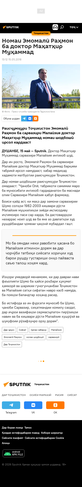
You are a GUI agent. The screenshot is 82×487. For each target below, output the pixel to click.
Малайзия (56, 329)
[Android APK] (14, 454)
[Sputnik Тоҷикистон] (11, 28)
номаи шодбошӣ (35, 337)
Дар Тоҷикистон (12, 344)
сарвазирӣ (53, 337)
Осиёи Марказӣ (40, 395)
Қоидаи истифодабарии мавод (20, 432)
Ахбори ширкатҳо (52, 432)
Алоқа (6, 443)
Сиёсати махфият (12, 438)
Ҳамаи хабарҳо (39, 329)
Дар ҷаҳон (9, 329)
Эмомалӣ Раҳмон (13, 337)
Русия (59, 395)
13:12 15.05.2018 (11, 59)
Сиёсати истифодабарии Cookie (44, 438)
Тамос (28, 427)
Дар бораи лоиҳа (12, 427)
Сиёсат (22, 329)
